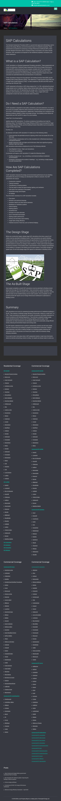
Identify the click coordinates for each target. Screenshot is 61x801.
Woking (34, 729)
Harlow (6, 585)
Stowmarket (7, 506)
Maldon (6, 618)
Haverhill (7, 494)
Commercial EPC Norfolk (37, 370)
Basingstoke (35, 579)
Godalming (35, 702)
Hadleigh (7, 524)
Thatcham (35, 545)
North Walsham (8, 398)
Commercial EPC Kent (37, 748)
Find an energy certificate (10, 782)
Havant (34, 609)
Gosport (35, 606)
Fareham (35, 594)
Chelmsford (7, 576)
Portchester (35, 629)
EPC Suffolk (6, 482)
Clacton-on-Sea (8, 594)
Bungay (6, 536)
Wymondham (8, 395)
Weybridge (35, 726)
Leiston (6, 527)
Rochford (7, 629)
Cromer (6, 421)
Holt (6, 469)
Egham (34, 684)
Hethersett (7, 436)
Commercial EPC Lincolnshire (38, 735)
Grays (6, 588)
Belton (6, 445)
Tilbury (6, 638)
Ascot (34, 512)
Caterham (35, 675)
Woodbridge (7, 518)
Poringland (7, 439)
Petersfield (35, 626)
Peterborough (8, 699)
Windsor (35, 548)
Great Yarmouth (8, 380)
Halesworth (7, 533)
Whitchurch (35, 656)
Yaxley (6, 729)
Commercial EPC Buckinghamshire (40, 753)
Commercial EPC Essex (9, 567)
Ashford (34, 669)
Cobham (35, 678)
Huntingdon (7, 711)
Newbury (35, 533)
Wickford (7, 606)
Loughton (7, 609)
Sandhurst (35, 539)
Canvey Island (8, 600)
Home (5, 28)
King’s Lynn (7, 377)
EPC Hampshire (7, 547)
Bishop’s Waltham (37, 582)
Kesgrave (7, 509)
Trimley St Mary (8, 530)
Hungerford (35, 527)
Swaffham (7, 427)
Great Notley (8, 668)
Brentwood (7, 591)
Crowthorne (35, 518)
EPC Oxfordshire (7, 542)
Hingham (7, 466)
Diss (6, 407)
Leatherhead (36, 711)
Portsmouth (35, 632)
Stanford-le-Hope (9, 612)
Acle (6, 463)
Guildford (35, 705)
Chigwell (7, 647)
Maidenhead (35, 530)
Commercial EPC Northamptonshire (40, 745)
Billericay (7, 603)
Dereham (7, 389)
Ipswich (6, 485)
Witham (6, 615)
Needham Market (9, 539)
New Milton (35, 623)
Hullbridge (7, 686)
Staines (34, 720)
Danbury (7, 680)
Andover (35, 576)
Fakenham (7, 418)
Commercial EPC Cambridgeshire (11, 696)
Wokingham (35, 551)
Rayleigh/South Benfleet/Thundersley (13, 582)
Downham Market (9, 401)
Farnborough (36, 597)
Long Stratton (8, 472)
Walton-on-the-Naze (9, 641)
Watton (6, 415)
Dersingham (7, 442)
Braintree (7, 597)
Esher (34, 690)
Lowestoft (7, 488)
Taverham (7, 392)
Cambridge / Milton (9, 702)
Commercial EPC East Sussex (38, 740)
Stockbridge (35, 644)
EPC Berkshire (7, 545)
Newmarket (7, 503)
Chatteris (7, 726)
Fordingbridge (36, 603)
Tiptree (6, 656)
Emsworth (35, 591)
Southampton (36, 641)
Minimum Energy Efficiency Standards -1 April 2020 (16, 789)
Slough (34, 542)
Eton (34, 524)
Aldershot (35, 570)
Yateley (34, 659)
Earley (34, 521)
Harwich (7, 620)
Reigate (34, 717)
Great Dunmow (8, 665)
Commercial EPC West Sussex (38, 737)
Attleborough (8, 404)
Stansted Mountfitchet (10, 683)
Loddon (6, 475)
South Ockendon (8, 623)
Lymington (35, 618)
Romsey (34, 638)
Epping (6, 650)
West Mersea (8, 674)
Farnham (35, 696)
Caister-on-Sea (8, 409)
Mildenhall (7, 515)
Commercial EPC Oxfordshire (38, 743)
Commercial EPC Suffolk (37, 449)
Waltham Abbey (8, 626)
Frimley (34, 699)
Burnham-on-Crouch (9, 677)
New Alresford (36, 620)
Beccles (6, 512)
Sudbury (7, 500)
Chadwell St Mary (9, 653)
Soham (6, 732)
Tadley (34, 647)
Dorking (34, 681)
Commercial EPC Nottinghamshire (39, 750)
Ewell (34, 693)
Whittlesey (7, 723)
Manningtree (8, 692)
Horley (34, 708)
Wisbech (7, 705)
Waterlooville (36, 653)
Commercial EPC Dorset (37, 756)
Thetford (7, 383)
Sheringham (7, 424)
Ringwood (35, 635)
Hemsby (7, 433)
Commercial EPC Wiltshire (37, 758)
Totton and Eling (36, 650)
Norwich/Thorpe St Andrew (11, 374)
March (6, 714)
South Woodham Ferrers (10, 632)
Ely (5, 717)
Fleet (34, 600)
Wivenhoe (7, 671)
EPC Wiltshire (7, 550)
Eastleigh (35, 588)
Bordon (34, 585)
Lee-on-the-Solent (37, 615)
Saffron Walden (8, 635)
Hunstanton (7, 412)
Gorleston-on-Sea (9, 386)
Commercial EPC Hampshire (38, 567)
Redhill (34, 714)
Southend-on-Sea (9, 570)
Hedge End (35, 612)
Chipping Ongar (8, 689)
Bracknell (35, 515)
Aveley (6, 662)
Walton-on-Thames (37, 723)
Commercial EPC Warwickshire (39, 761)
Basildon (7, 579)
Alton (34, 573)
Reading (35, 536)
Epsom (34, 687)
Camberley (35, 672)
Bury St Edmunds (9, 491)
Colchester (7, 573)
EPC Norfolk (6, 370)
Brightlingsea (8, 659)
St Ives (6, 720)
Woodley (35, 554)
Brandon (7, 521)
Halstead (7, 644)
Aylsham (7, 430)
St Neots (7, 708)
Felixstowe (7, 497)
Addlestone (35, 666)
